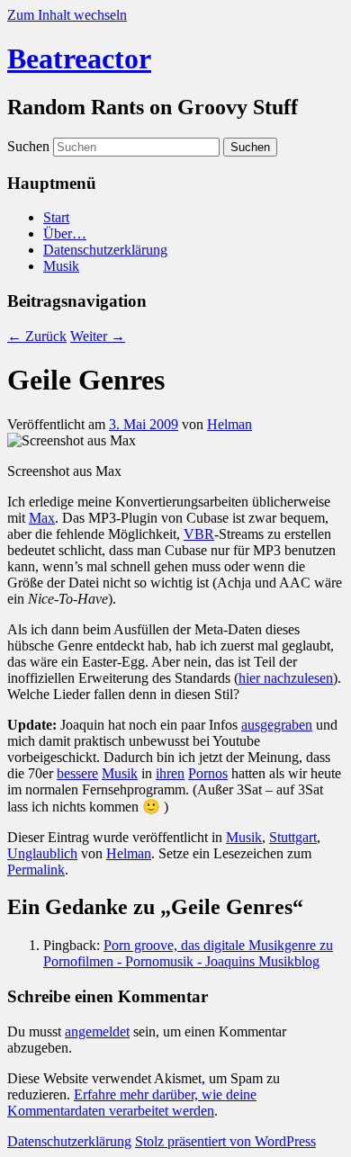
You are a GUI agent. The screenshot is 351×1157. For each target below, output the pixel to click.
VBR (199, 534)
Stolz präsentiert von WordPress (225, 1141)
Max (42, 517)
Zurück (37, 336)
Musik (61, 266)
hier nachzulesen (285, 678)
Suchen (28, 146)
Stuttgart (293, 837)
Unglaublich (42, 853)
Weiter (97, 336)
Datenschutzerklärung (105, 249)
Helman (229, 424)
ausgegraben (276, 724)
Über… (64, 233)
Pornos (208, 773)
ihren (170, 773)
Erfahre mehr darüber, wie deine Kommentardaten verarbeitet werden (131, 1102)
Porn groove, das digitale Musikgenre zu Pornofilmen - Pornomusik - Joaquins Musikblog (188, 953)
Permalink (36, 869)
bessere (77, 773)
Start (56, 217)
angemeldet (97, 1031)
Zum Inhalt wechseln (67, 14)
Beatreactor (79, 58)
